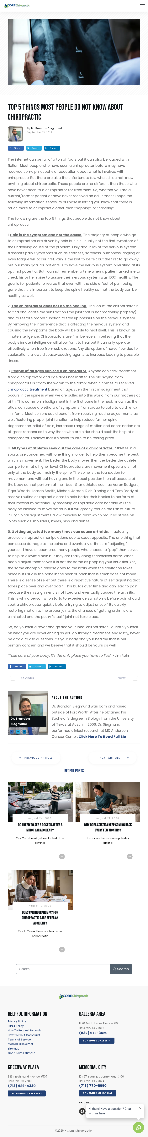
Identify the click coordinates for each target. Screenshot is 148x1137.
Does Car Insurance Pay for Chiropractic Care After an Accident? (40, 918)
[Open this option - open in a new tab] (82, 1111)
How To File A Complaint (24, 1035)
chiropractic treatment (27, 389)
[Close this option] (142, 6)
